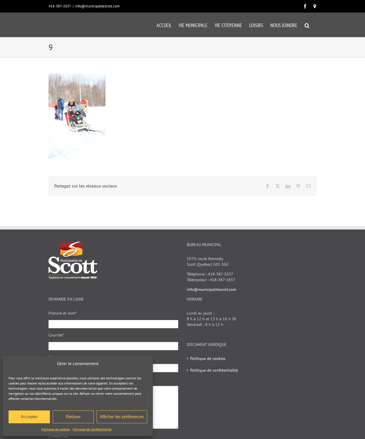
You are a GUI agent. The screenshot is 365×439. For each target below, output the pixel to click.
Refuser (73, 416)
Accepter (29, 416)
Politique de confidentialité (92, 429)
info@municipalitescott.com (97, 6)
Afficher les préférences (122, 416)
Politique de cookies (55, 429)
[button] (307, 25)
